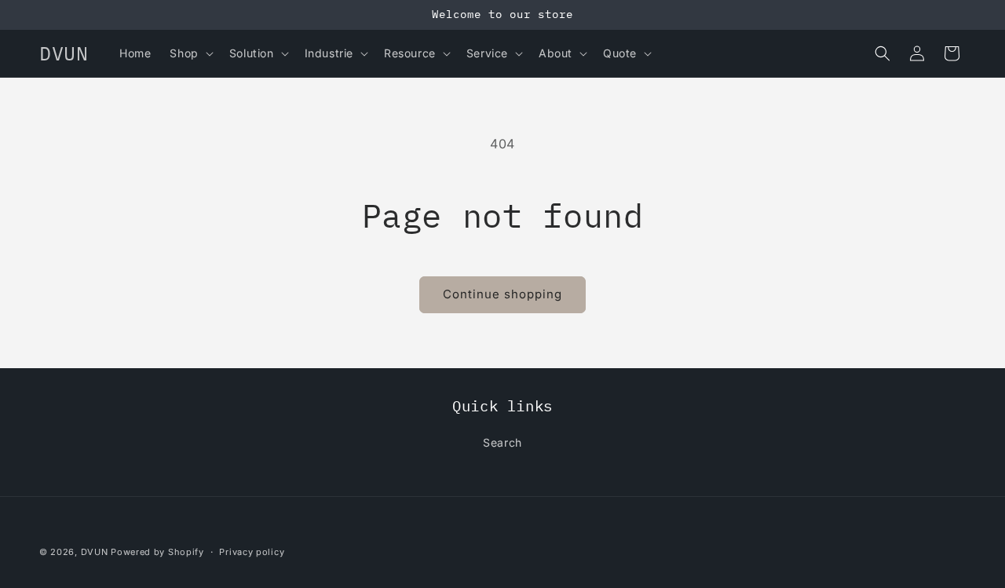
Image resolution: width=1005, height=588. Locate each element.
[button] (189, 53)
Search (502, 442)
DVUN (94, 551)
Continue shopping (502, 294)
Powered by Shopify (157, 551)
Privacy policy (251, 551)
